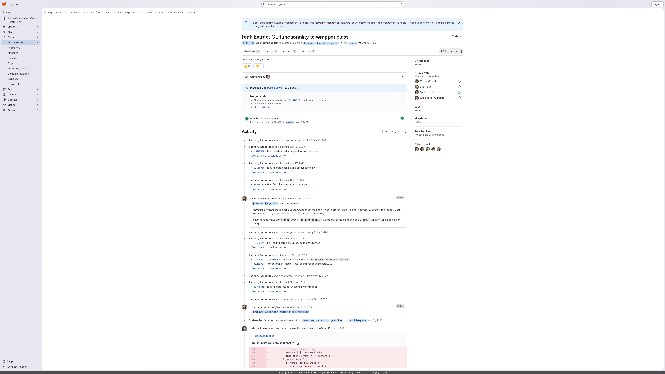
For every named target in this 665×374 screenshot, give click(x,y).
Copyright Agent (379, 372)
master (352, 43)
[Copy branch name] (341, 43)
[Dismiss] (459, 23)
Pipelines (288, 51)
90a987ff (259, 184)
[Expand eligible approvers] (403, 77)
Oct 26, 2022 (369, 42)
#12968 (265, 118)
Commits (270, 51)
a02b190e (259, 263)
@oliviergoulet (300, 311)
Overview (251, 51)
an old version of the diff (316, 328)
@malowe (257, 203)
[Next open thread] (456, 51)
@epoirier (285, 311)
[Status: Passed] (247, 119)
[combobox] (392, 131)
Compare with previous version (269, 155)
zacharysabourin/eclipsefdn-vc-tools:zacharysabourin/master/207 (322, 43)
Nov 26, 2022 (301, 122)
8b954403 (294, 100)
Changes (307, 51)
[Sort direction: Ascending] (404, 131)
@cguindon (271, 203)
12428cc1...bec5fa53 (267, 259)
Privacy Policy (346, 372)
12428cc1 (259, 242)
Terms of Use (362, 372)
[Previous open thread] (450, 51)
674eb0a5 (259, 167)
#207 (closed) (261, 59)
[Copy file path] (297, 343)
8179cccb (259, 286)
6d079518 (259, 151)
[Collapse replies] (252, 336)
